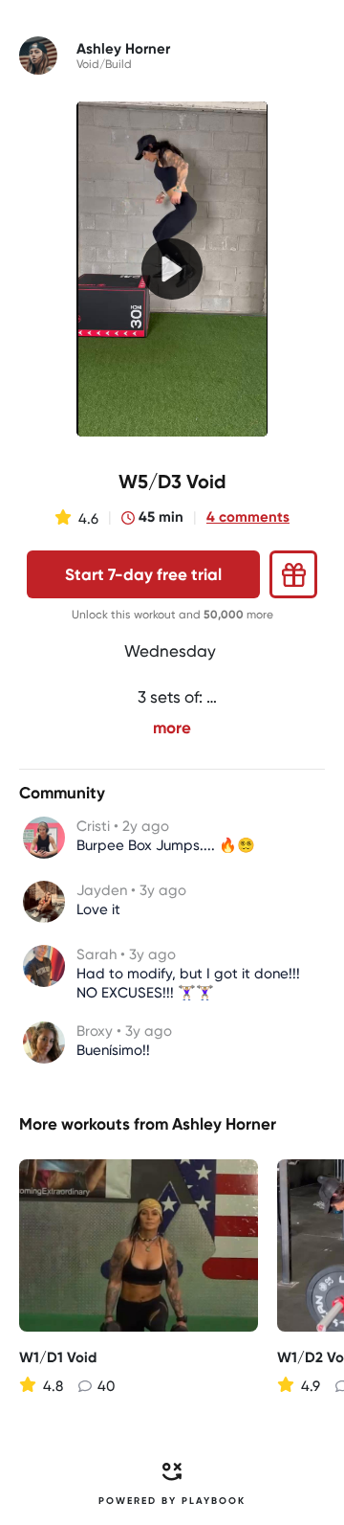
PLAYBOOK (214, 1501)
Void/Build (104, 64)
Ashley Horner (224, 1123)
